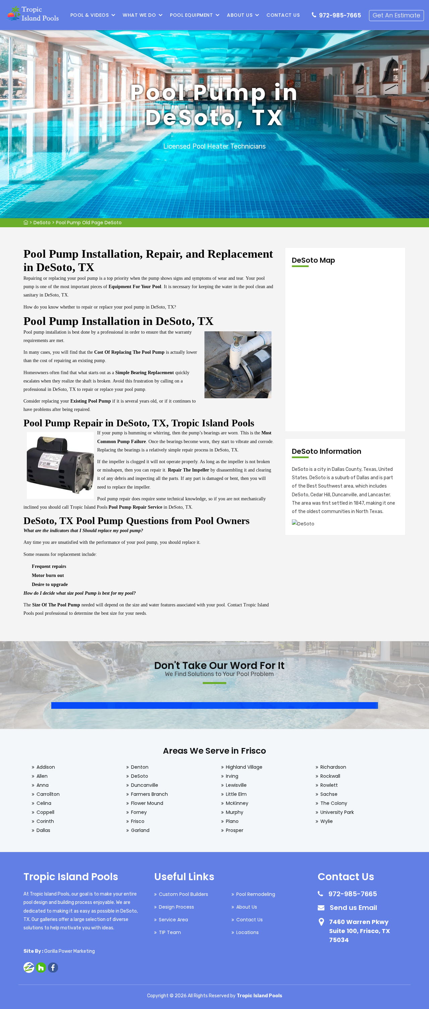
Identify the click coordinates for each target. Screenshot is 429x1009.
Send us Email (353, 907)
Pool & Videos (89, 15)
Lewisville (236, 785)
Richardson (333, 767)
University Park (337, 812)
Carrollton (48, 794)
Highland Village (244, 767)
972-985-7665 (340, 15)
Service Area (173, 919)
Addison (46, 767)
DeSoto (42, 222)
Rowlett (329, 785)
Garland (140, 830)
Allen (42, 776)
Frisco (137, 821)
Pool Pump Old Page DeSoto (89, 222)
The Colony (333, 803)
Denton (139, 767)
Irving (232, 776)
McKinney (237, 803)
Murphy (234, 812)
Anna (43, 785)
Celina (44, 803)
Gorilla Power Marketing (69, 951)
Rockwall (330, 776)
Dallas (43, 830)
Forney (139, 812)
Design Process (176, 907)
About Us (239, 15)
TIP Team (170, 932)
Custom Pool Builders (183, 894)
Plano (232, 821)
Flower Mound (147, 803)
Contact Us (283, 15)
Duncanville (144, 785)
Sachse (329, 794)
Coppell (45, 812)
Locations (247, 932)
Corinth (45, 821)
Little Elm (236, 794)
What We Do (139, 15)
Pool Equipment (191, 15)
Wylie (326, 821)
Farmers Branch (149, 794)
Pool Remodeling (255, 894)
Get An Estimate (396, 15)
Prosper (234, 830)
